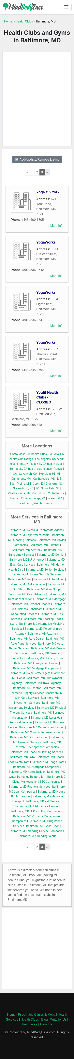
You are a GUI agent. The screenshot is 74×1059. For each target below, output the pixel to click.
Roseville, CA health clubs (46, 464)
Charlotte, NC (54, 483)
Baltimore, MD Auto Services (27, 584)
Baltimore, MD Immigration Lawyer (36, 663)
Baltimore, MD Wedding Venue (37, 836)
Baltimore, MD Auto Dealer (27, 638)
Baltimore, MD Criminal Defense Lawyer (36, 732)
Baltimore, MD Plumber (44, 545)
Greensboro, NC (23, 488)
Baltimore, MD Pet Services (43, 801)
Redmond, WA (29, 503)
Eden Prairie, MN (20, 483)
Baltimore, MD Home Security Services (36, 574)
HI (58, 473)
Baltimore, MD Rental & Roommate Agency (36, 530)
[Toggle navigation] (66, 7)
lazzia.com (47, 503)
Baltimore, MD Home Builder (27, 772)
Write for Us (58, 1019)
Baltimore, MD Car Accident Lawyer (42, 727)
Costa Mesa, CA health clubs (28, 454)
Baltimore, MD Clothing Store (44, 658)
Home (8, 21)
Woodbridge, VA (35, 498)
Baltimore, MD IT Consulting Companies (36, 811)
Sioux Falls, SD (50, 488)
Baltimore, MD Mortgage (50, 599)
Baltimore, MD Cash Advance (27, 594)
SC (37, 488)
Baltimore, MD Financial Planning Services (36, 752)
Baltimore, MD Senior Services (45, 569)
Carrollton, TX (41, 493)
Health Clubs (24, 21)
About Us (45, 1024)
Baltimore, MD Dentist (50, 554)
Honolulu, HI (47, 473)
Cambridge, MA (21, 478)
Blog (44, 1019)
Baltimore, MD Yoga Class (48, 762)
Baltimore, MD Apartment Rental (29, 535)
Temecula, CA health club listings (31, 469)
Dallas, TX (58, 493)
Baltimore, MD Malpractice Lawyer (36, 806)
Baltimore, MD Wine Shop (43, 589)
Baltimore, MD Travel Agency (42, 683)
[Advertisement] (37, 99)
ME (59, 478)
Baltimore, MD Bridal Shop (43, 826)
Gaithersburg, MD (44, 478)
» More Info (55, 225)
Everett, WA (55, 498)
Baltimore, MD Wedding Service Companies (36, 831)
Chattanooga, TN (19, 493)
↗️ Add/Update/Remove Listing (37, 159)
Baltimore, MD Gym (22, 757)
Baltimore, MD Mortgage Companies (36, 668)
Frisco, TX (16, 498)
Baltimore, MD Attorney (27, 550)
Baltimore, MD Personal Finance (30, 604)
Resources (29, 1024)
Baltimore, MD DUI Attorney (27, 559)
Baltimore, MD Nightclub (49, 579)
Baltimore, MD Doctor (27, 688)
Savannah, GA (28, 473)
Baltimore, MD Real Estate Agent (29, 673)
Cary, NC (38, 483)
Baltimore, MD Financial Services (29, 786)
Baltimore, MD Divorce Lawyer (29, 737)
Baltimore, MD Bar (19, 579)
